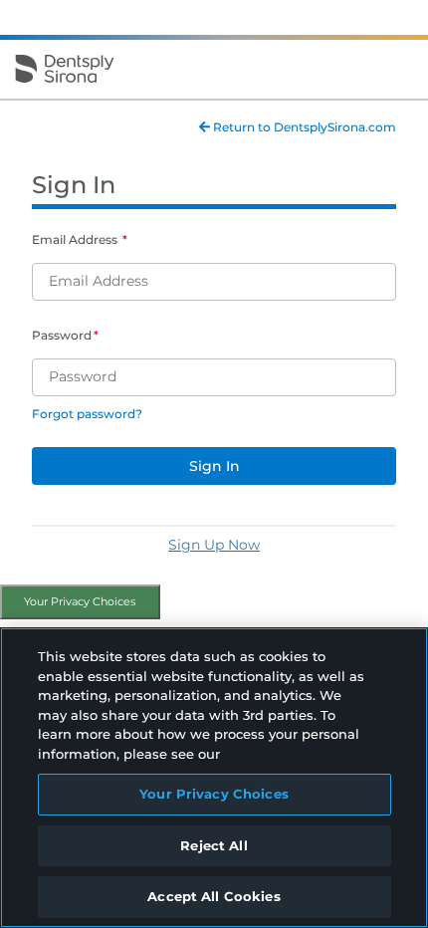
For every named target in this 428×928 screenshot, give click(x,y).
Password (62, 335)
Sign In (214, 466)
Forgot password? (87, 413)
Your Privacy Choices (79, 601)
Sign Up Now (214, 545)
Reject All (213, 845)
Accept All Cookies (213, 896)
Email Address (76, 239)
